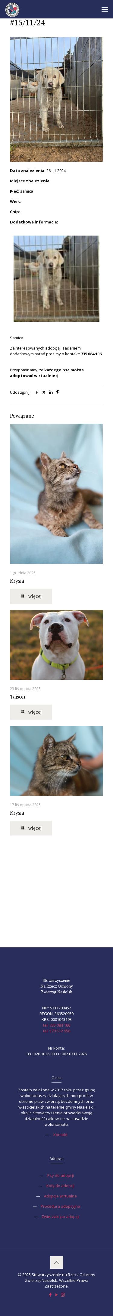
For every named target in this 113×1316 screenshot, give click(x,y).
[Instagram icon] (63, 1295)
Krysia (17, 580)
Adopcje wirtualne (60, 1196)
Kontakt (60, 1134)
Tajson (17, 696)
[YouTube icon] (56, 1295)
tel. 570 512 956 (56, 1031)
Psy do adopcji (60, 1175)
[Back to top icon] (56, 1262)
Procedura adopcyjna (60, 1206)
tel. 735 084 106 (56, 1025)
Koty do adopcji (60, 1185)
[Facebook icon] (50, 1295)
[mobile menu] (105, 9)
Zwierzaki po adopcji (60, 1216)
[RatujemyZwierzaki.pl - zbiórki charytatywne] (56, 915)
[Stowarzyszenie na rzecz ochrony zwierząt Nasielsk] (12, 9)
